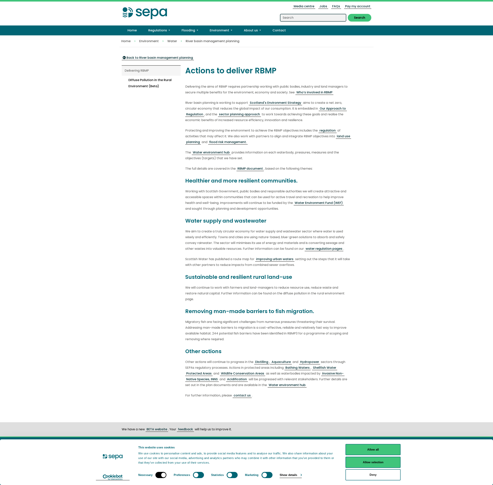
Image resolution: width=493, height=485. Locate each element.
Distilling (261, 362)
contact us (242, 395)
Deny (373, 474)
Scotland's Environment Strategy (275, 103)
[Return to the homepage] (145, 12)
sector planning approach (239, 114)
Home (126, 41)
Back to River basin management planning (159, 57)
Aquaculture (281, 362)
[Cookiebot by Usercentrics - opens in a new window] (113, 477)
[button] (159, 30)
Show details (288, 475)
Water (172, 41)
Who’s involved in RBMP (314, 92)
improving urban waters (274, 259)
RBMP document (250, 168)
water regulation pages (324, 248)
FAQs (336, 6)
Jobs (323, 6)
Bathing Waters (297, 367)
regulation (327, 130)
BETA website (157, 429)
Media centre (304, 6)
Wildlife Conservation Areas (242, 373)
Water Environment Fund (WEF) (319, 203)
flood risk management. (228, 142)
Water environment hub (211, 152)
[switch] (198, 475)
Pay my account (357, 6)
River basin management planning (212, 41)
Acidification (237, 379)
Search (359, 17)
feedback (185, 429)
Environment (149, 41)
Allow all (373, 449)
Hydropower (309, 362)
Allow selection (373, 462)
